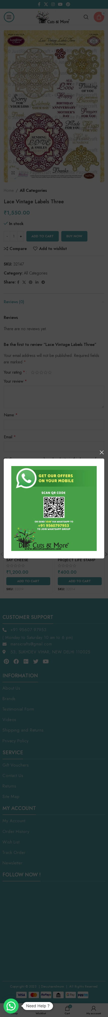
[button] (11, 1006)
